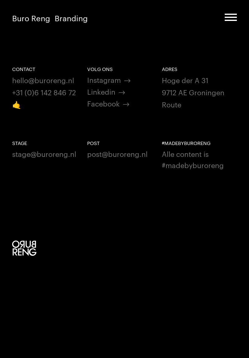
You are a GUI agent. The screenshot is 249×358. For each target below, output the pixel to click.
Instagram (104, 79)
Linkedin (101, 91)
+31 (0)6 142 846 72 (44, 92)
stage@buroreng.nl (44, 153)
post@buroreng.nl (117, 153)
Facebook (103, 103)
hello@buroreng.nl (43, 80)
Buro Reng (31, 18)
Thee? (66, 18)
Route (171, 104)
